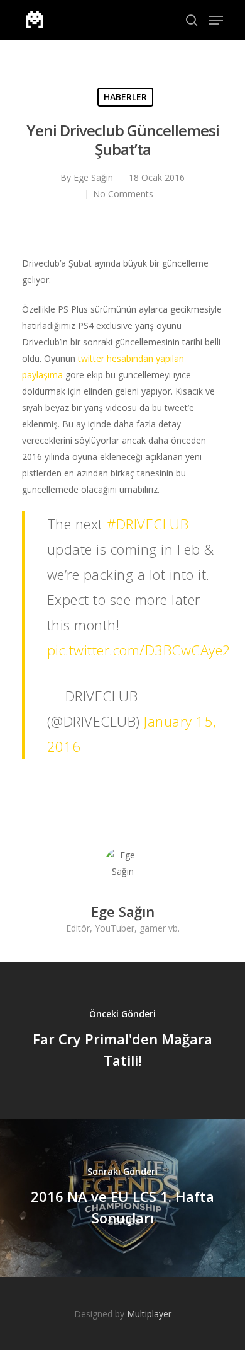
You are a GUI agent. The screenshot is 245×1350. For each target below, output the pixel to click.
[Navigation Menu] (216, 20)
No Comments (123, 194)
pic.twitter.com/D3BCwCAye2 (139, 649)
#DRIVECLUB (147, 523)
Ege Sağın (93, 177)
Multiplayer (149, 1314)
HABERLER (125, 97)
